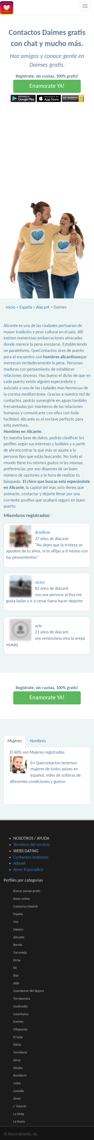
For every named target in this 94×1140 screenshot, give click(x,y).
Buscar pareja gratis (26, 891)
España (26, 307)
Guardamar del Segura (28, 991)
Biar (16, 976)
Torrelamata (21, 999)
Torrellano (20, 1052)
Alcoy (16, 1060)
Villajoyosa (20, 1029)
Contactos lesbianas (30, 857)
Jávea (17, 1098)
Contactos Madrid (25, 907)
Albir (16, 983)
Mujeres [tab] (14, 741)
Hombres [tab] (38, 741)
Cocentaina (20, 1014)
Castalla (18, 1091)
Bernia (17, 945)
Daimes (18, 1022)
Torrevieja (20, 953)
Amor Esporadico (28, 870)
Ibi (15, 968)
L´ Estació (19, 1106)
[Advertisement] (47, 151)
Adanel (19, 863)
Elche (16, 960)
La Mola (18, 1114)
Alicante (18, 937)
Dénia (17, 1045)
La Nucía (19, 1122)
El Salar (18, 1037)
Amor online (21, 899)
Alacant (42, 307)
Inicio (10, 307)
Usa (15, 922)
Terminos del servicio (31, 845)
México (18, 930)
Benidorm (20, 1075)
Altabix (18, 1068)
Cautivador (20, 1006)
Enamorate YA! (47, 86)
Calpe (17, 1083)
